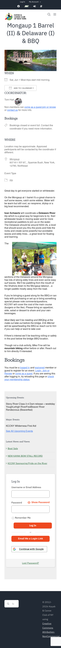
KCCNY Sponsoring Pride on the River (27, 463)
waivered (40, 367)
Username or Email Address (26, 487)
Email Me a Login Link (30, 538)
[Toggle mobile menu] (55, 14)
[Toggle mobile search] (49, 14)
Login (38, 370)
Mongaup (15, 159)
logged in (25, 367)
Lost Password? (30, 563)
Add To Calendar (22, 88)
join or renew (49, 107)
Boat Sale (13, 448)
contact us (12, 110)
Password (16, 502)
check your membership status (29, 378)
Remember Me (22, 517)
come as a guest (33, 107)
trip (11, 180)
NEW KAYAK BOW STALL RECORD (25, 455)
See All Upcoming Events (19, 431)
